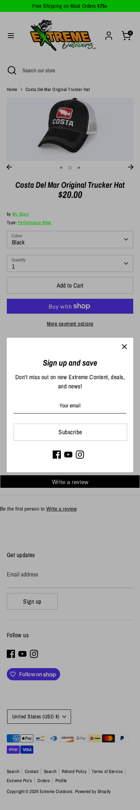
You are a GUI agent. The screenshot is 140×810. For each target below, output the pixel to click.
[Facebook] (57, 454)
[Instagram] (80, 454)
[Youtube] (68, 454)
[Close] (124, 346)
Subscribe (70, 432)
